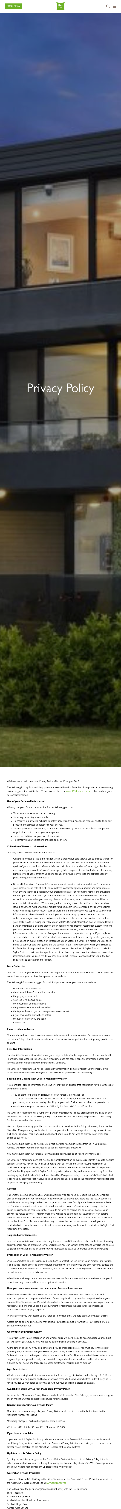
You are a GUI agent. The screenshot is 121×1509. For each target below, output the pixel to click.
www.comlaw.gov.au (56, 1483)
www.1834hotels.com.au (78, 791)
